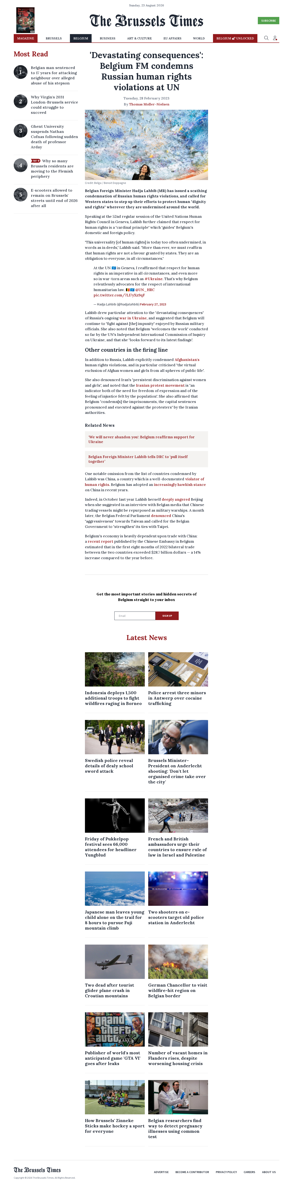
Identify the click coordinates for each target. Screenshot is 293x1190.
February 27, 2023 (153, 304)
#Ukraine (154, 278)
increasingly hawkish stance (180, 484)
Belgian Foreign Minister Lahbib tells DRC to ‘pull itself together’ (138, 459)
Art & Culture (139, 38)
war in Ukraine (133, 318)
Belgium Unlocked (235, 38)
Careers (249, 1172)
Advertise (161, 1172)
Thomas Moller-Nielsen (149, 104)
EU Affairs (172, 38)
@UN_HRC (145, 289)
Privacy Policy (226, 1172)
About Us (269, 1172)
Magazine (25, 38)
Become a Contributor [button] (192, 1172)
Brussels (54, 38)
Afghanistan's (187, 359)
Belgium (80, 38)
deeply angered (176, 499)
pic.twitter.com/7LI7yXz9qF (119, 295)
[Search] (266, 38)
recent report (100, 541)
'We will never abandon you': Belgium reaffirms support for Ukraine (141, 439)
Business (107, 38)
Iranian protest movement (160, 385)
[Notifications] (275, 38)
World (199, 38)
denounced (161, 515)
